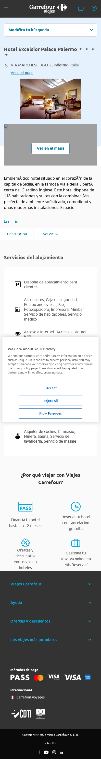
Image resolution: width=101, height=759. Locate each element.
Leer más (11, 221)
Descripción (17, 234)
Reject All (50, 401)
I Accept (50, 388)
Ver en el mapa (22, 73)
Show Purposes (50, 413)
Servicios (50, 234)
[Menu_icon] (6, 9)
